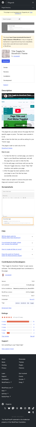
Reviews (6, 72)
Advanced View (6, 308)
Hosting (4, 365)
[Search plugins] (19, 19)
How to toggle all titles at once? (12, 249)
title (28, 303)
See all (32, 336)
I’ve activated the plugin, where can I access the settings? (11, 243)
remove (18, 303)
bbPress (5, 393)
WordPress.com (7, 388)
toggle (32, 303)
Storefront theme (7, 148)
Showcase (22, 359)
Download (6, 61)
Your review (5, 336)
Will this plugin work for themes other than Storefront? (11, 237)
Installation (6, 76)
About (3, 359)
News (3, 362)
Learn (3, 373)
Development (7, 80)
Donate (22, 379)
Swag (21, 382)
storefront (23, 303)
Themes (21, 362)
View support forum (8, 349)
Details (5, 67)
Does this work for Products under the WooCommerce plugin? (12, 254)
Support (5, 85)
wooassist (16, 56)
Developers (5, 379)
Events (21, 376)
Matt (4, 391)
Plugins (21, 365)
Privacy (4, 368)
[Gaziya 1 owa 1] (32, 192)
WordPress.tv (7, 382)
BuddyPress (6, 396)
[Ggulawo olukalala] (33, 2)
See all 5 (32, 299)
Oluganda (8, 404)
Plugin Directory (6, 7)
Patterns (21, 368)
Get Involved (23, 373)
